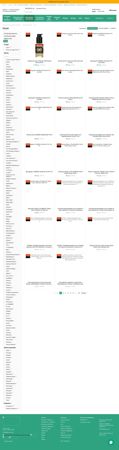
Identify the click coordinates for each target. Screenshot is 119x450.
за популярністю (92, 28)
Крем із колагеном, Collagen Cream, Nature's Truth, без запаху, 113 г (101, 172)
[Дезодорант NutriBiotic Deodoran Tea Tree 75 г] (39, 156)
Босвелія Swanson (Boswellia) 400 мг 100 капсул (70, 98)
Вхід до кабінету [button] (65, 419)
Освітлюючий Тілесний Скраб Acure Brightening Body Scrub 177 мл (70, 135)
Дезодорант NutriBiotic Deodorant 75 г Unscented (101, 61)
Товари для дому (48, 18)
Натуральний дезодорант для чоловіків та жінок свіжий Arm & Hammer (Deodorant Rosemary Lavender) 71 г (70, 210)
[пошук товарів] (85, 11)
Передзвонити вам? (41, 8)
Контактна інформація (50, 4)
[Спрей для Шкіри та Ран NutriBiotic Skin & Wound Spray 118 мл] (70, 156)
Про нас (60, 4)
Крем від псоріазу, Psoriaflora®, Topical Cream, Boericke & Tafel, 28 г (39, 209)
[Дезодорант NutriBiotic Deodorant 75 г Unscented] (101, 46)
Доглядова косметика (29, 18)
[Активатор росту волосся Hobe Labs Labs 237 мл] (70, 46)
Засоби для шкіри (9, 36)
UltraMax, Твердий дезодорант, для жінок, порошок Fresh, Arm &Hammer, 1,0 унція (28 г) (39, 247)
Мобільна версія (8, 441)
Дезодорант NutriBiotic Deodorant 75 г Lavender (39, 98)
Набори (65, 18)
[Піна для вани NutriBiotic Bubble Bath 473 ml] (39, 120)
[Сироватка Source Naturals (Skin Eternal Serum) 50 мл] (39, 46)
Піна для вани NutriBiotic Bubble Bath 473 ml (39, 134)
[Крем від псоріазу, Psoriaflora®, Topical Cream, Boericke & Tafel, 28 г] (39, 193)
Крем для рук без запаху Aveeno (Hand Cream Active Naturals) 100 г (101, 246)
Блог (15, 4)
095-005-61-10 (29, 8)
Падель (87, 18)
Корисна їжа (57, 18)
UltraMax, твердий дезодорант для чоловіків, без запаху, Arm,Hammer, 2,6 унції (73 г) (70, 246)
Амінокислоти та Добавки (18, 18)
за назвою (113, 28)
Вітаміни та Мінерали (7, 18)
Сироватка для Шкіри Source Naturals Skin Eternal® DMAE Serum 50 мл (101, 135)
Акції (80, 18)
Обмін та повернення (36, 4)
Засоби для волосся (10, 33)
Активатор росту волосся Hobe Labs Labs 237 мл (70, 61)
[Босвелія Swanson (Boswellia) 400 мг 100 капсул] (70, 83)
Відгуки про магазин (69, 4)
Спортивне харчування (40, 18)
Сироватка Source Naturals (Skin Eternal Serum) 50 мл (39, 61)
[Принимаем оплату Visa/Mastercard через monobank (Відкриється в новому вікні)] (16, 435)
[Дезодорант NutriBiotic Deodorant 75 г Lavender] (39, 83)
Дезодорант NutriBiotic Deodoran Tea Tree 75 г (39, 171)
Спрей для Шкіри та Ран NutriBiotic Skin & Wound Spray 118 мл (70, 172)
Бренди (73, 18)
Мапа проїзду (102, 435)
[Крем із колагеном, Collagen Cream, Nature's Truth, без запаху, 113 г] (101, 156)
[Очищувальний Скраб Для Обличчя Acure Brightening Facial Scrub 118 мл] (101, 83)
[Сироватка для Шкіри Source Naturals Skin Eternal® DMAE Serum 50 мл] (101, 120)
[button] (117, 1)
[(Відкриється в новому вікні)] (13, 437)
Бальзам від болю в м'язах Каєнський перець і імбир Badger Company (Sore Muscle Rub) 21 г (39, 284)
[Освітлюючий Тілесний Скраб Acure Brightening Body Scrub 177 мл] (70, 120)
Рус (6, 4)
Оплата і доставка (23, 4)
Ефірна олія (8, 38)
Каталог (10, 4)
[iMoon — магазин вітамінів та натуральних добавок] (11, 421)
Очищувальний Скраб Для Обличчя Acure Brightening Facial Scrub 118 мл (101, 98)
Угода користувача (82, 4)
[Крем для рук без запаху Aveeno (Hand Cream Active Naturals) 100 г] (101, 230)
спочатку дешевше (103, 28)
